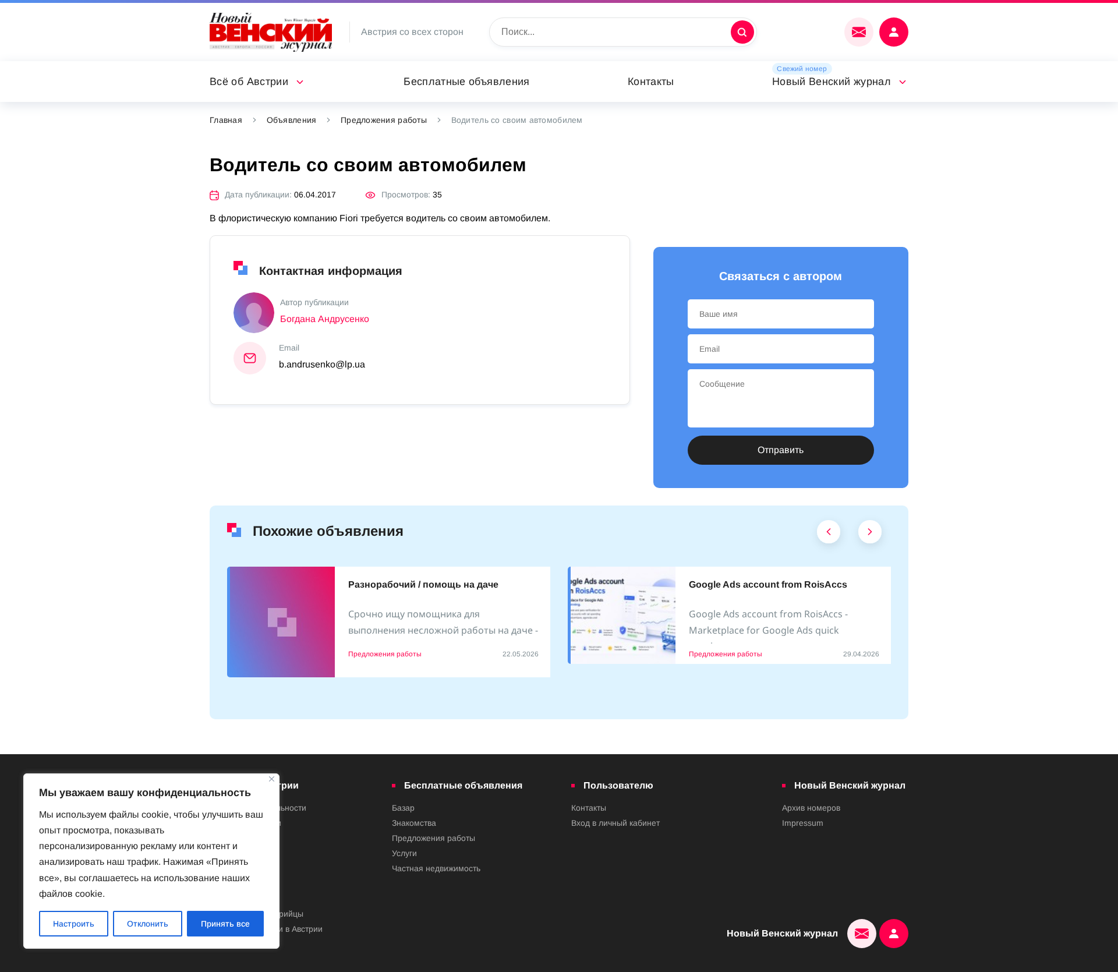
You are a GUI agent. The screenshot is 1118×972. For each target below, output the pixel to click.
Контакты (651, 81)
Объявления (292, 120)
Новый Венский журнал (831, 81)
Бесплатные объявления (467, 81)
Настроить (73, 923)
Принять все (225, 923)
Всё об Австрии (249, 81)
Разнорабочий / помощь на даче (423, 584)
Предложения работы (384, 120)
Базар (403, 807)
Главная (226, 120)
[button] (829, 534)
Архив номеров (811, 807)
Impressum (802, 823)
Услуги (404, 853)
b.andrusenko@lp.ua (322, 364)
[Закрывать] (271, 779)
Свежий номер (802, 69)
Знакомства (414, 823)
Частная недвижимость (436, 868)
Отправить (781, 450)
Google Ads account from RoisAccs (768, 584)
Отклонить (147, 923)
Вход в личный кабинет (615, 823)
